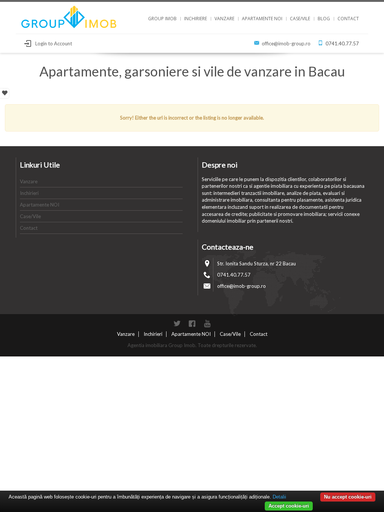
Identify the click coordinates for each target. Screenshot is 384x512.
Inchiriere (195, 18)
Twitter (177, 323)
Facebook (192, 323)
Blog (324, 18)
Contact (348, 18)
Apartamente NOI (262, 18)
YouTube (207, 323)
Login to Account (53, 43)
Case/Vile (300, 18)
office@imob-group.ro (286, 43)
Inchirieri (29, 193)
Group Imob (162, 18)
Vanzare (224, 18)
